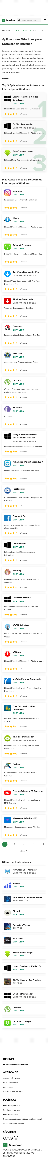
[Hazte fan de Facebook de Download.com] (5, 1138)
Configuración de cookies (13, 1124)
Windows (6, 31)
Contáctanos (8, 1087)
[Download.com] (8, 20)
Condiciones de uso (11, 1110)
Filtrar (5, 78)
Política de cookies (11, 1115)
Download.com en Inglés (13, 1092)
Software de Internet (23, 31)
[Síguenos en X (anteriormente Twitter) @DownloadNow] (11, 1138)
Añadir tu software (10, 1083)
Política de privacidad (12, 1105)
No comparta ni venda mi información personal (22, 1119)
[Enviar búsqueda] (19, 20)
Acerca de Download (11, 1078)
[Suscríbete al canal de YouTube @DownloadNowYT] (16, 1138)
